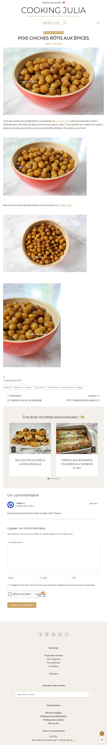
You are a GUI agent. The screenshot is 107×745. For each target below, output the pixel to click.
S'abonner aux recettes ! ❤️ (53, 2)
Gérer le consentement (53, 730)
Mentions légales (53, 712)
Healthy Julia (65, 205)
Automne (18, 387)
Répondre (93, 503)
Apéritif (7, 387)
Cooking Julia (62, 121)
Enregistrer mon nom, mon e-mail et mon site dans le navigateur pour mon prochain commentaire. (52, 585)
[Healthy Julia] (67, 634)
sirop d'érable (68, 387)
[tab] (48, 478)
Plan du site (53, 723)
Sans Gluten (53, 387)
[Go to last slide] (13, 449)
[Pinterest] (53, 634)
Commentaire (15, 542)
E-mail (44, 577)
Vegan (80, 387)
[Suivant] (93, 449)
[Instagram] (47, 634)
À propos (53, 673)
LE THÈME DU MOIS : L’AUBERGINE (24, 398)
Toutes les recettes (53, 655)
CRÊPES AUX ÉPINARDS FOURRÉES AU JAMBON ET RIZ (77, 464)
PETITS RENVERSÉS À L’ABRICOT (83, 398)
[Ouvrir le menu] (98, 22)
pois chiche (40, 387)
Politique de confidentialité (53, 716)
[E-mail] (60, 634)
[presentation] (30, 438)
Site (74, 577)
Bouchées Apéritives (53, 33)
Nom (11, 577)
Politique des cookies (53, 719)
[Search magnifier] (64, 22)
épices (29, 387)
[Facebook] (40, 634)
